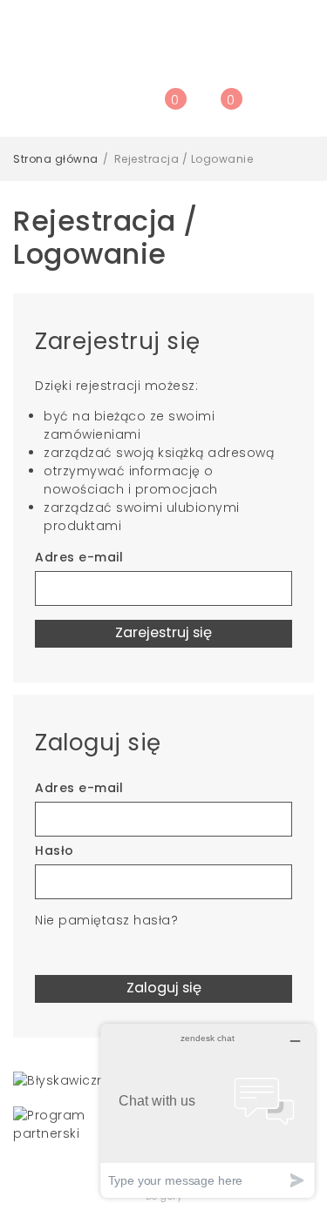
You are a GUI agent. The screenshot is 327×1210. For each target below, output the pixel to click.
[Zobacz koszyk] (220, 107)
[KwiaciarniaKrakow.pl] (163, 43)
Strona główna (56, 158)
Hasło (54, 850)
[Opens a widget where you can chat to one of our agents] (207, 1110)
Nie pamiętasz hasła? (106, 920)
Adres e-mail (79, 557)
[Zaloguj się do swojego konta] (136, 107)
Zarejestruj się (163, 632)
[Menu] (108, 107)
